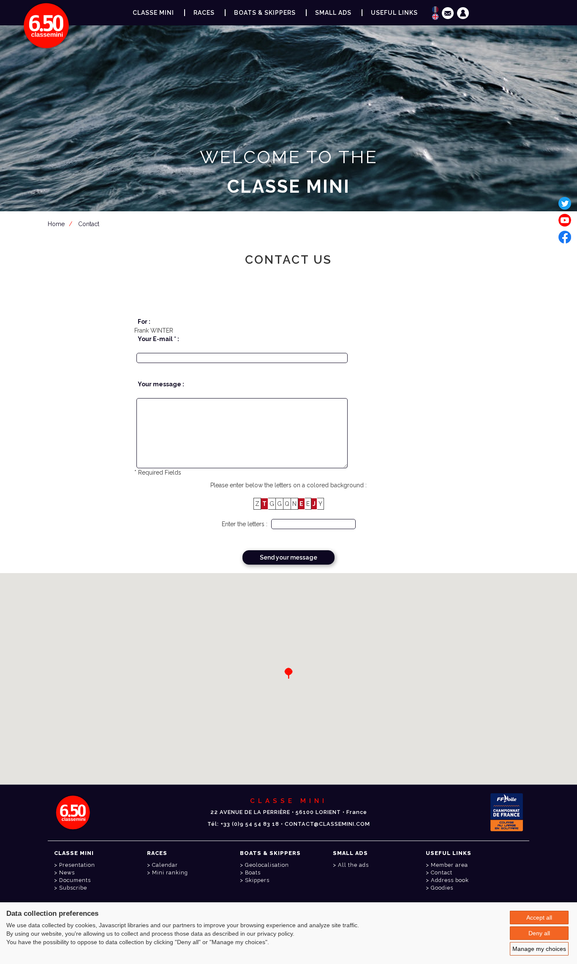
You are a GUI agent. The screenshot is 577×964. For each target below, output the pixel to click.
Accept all (539, 917)
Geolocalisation (267, 865)
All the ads (353, 865)
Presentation (77, 865)
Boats (253, 872)
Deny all (539, 933)
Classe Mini (153, 12)
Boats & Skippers (265, 12)
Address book (450, 880)
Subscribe (73, 888)
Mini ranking (170, 872)
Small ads (333, 12)
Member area (290, 227)
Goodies (442, 888)
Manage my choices (539, 948)
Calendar (165, 865)
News (67, 872)
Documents (75, 880)
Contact (441, 872)
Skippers (257, 880)
